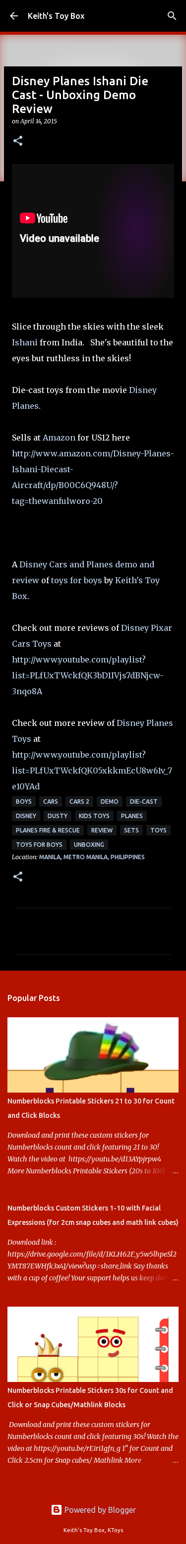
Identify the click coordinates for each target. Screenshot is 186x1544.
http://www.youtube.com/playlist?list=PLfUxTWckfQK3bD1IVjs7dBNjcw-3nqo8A (88, 675)
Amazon (59, 437)
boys (24, 801)
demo (110, 801)
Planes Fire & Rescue (48, 830)
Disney (26, 816)
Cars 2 (79, 801)
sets (131, 830)
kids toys (94, 816)
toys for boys (76, 580)
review (102, 830)
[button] (18, 141)
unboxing (89, 844)
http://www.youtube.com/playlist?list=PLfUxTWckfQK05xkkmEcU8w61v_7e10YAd (92, 770)
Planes (132, 816)
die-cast (144, 801)
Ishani (25, 342)
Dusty (57, 816)
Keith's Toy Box (56, 15)
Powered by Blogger (99, 1509)
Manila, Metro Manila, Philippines (92, 857)
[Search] (172, 16)
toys (158, 830)
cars (50, 801)
